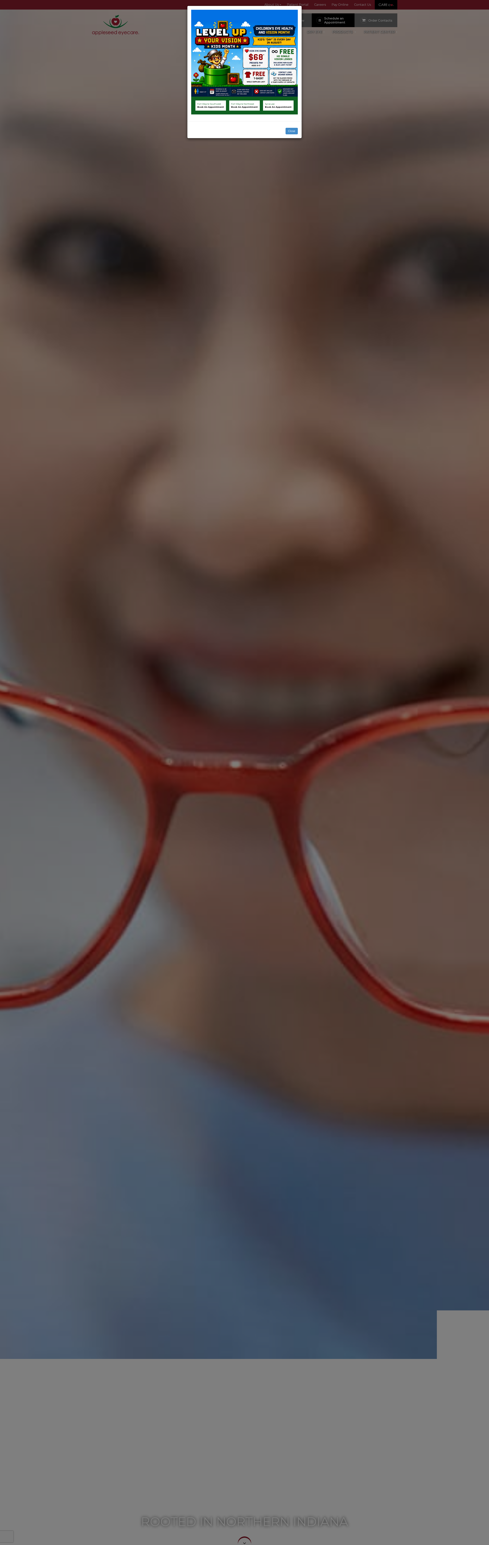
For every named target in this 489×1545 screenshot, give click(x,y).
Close (291, 131)
